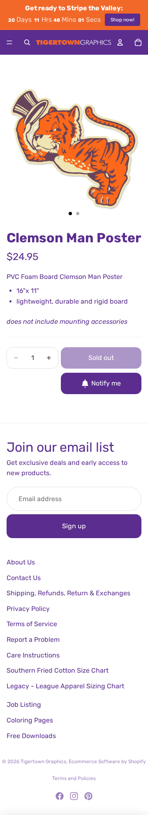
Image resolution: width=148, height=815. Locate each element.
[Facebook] (60, 796)
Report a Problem (33, 639)
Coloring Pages (30, 720)
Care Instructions (33, 655)
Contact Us (24, 578)
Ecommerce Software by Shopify (107, 761)
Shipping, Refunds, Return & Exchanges (68, 593)
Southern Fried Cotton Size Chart (58, 670)
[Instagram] (74, 796)
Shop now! (122, 20)
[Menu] (9, 42)
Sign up (74, 526)
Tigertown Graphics (43, 761)
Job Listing (24, 704)
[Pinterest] (88, 796)
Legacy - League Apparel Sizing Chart (65, 686)
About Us (21, 562)
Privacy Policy (28, 609)
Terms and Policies (74, 778)
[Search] (27, 42)
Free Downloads (31, 736)
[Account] (120, 42)
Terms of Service (32, 624)
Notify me (106, 383)
